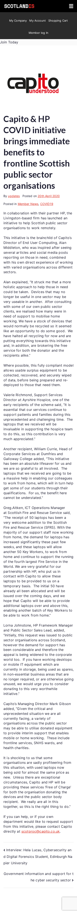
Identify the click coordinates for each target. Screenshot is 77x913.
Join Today (9, 42)
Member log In (38, 32)
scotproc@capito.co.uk (40, 831)
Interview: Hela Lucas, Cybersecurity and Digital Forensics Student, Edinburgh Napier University (38, 856)
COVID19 (46, 204)
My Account (37, 20)
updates (14, 196)
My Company (18, 20)
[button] (71, 6)
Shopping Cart (58, 20)
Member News (28, 204)
